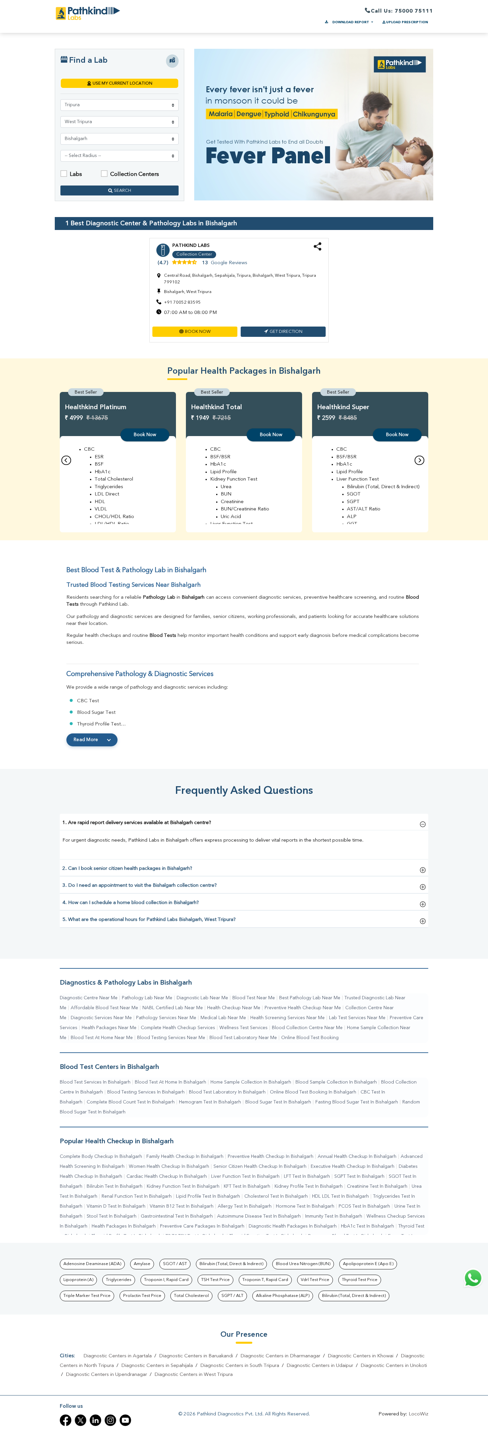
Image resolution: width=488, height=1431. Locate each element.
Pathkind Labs (190, 245)
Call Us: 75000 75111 (402, 11)
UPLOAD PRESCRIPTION (407, 22)
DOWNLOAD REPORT (350, 22)
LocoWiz (418, 1414)
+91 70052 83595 (182, 302)
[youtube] (125, 1420)
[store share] (317, 249)
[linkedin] (95, 1420)
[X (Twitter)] (80, 1420)
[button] (194, 332)
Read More (86, 739)
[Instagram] (110, 1420)
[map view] (172, 61)
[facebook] (65, 1420)
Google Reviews (229, 263)
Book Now (145, 434)
